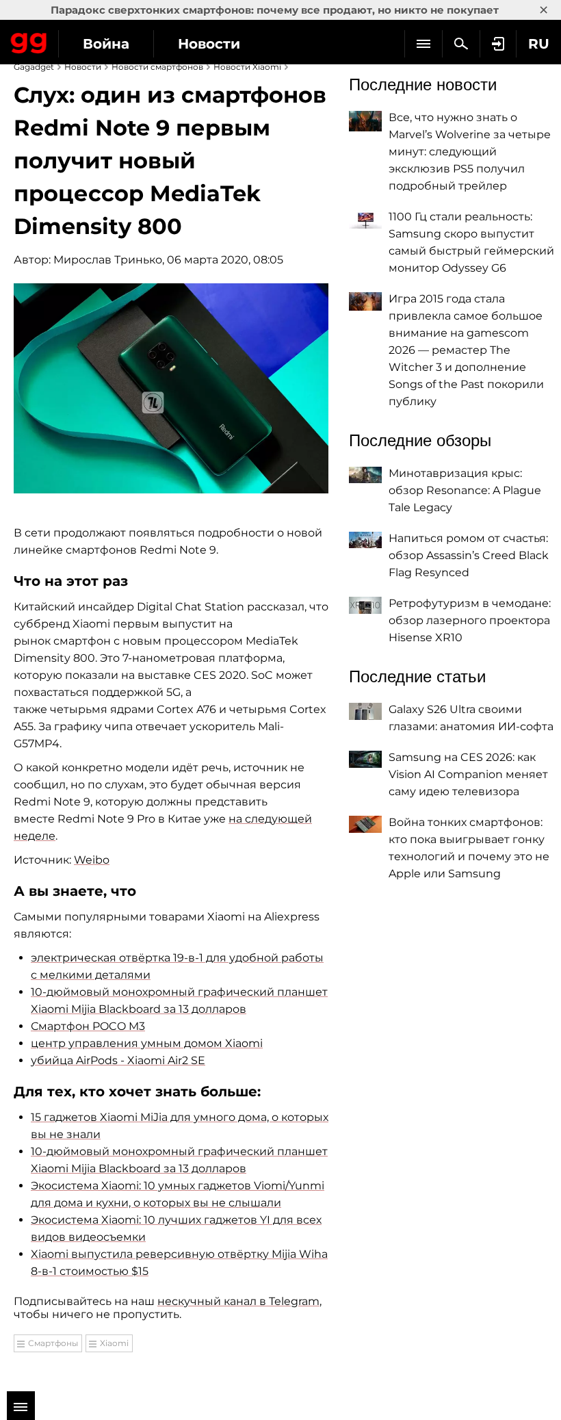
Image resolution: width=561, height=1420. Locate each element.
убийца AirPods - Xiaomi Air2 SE (118, 1060)
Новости (209, 44)
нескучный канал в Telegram (238, 1301)
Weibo (91, 859)
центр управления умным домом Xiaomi (147, 1043)
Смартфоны (53, 1343)
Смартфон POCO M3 (88, 1026)
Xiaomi (114, 1343)
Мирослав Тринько (107, 259)
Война (106, 44)
